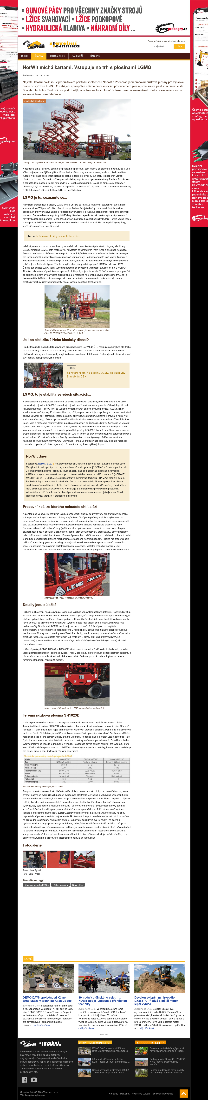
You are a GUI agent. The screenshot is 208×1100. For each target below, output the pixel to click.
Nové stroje (77, 884)
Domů (24, 56)
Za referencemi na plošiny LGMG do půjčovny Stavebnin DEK (96, 374)
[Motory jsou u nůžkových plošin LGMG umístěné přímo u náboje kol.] (77, 705)
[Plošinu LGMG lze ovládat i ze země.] (59, 866)
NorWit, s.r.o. (45, 463)
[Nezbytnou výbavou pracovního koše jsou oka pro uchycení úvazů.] (83, 866)
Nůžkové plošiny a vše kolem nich (58, 236)
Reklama (125, 1093)
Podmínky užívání (141, 1093)
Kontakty (113, 1093)
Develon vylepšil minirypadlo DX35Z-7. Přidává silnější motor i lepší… (111, 1071)
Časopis (95, 56)
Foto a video (57, 56)
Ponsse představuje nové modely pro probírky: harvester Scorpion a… (168, 1071)
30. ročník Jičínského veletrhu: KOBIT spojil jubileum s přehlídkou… (111, 1060)
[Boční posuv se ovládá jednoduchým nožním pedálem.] (77, 594)
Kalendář (78, 56)
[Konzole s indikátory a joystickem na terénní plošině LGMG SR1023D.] (34, 866)
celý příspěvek (42, 1025)
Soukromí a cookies (163, 1093)
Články (38, 56)
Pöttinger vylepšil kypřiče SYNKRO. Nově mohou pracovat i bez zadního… (168, 1061)
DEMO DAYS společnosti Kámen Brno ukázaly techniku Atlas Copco (110, 1049)
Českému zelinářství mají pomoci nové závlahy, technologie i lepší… (167, 1049)
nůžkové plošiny (60, 884)
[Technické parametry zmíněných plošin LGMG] (77, 783)
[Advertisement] (77, 921)
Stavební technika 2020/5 (37, 884)
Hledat (179, 46)
